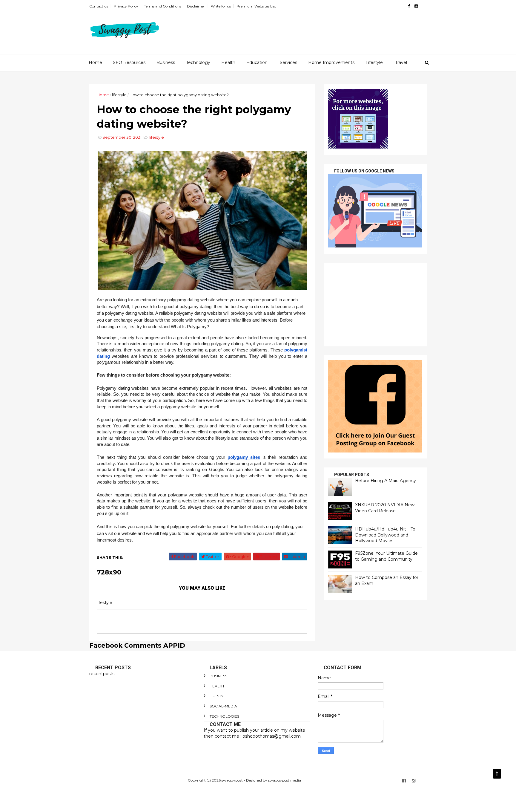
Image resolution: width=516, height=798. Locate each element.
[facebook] (409, 6)
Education (257, 62)
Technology (198, 62)
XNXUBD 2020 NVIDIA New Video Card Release (384, 507)
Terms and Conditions (162, 6)
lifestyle (119, 94)
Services (288, 62)
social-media (223, 706)
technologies (224, 716)
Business (165, 62)
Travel (401, 62)
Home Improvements (331, 62)
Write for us (221, 6)
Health (228, 62)
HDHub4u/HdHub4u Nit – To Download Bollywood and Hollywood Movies (385, 534)
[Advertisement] (375, 304)
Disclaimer (196, 6)
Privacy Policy (126, 6)
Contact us (98, 6)
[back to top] (497, 774)
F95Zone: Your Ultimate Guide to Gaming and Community (386, 556)
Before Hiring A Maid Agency (385, 480)
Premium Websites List (256, 6)
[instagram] (416, 6)
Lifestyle (374, 62)
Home (95, 62)
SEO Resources (129, 62)
